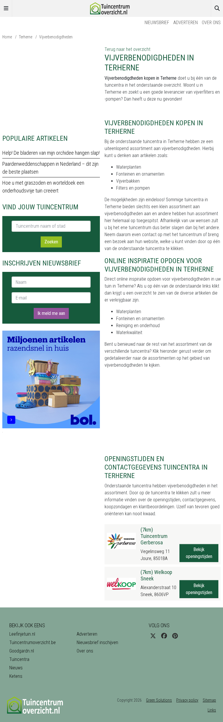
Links (212, 710)
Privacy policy (187, 700)
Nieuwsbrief (157, 22)
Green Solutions (159, 700)
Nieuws (16, 668)
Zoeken (51, 242)
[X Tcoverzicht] (153, 636)
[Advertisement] (51, 86)
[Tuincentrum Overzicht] (111, 8)
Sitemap (209, 700)
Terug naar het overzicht (127, 49)
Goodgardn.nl (21, 651)
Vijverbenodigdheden (56, 37)
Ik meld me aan (51, 313)
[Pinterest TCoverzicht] (175, 636)
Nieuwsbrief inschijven (97, 642)
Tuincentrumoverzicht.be (32, 642)
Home (7, 37)
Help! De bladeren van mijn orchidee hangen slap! (51, 153)
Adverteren (185, 22)
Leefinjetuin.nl (22, 634)
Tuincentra (19, 659)
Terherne (25, 37)
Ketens (15, 676)
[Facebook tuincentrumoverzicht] (164, 636)
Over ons (211, 22)
